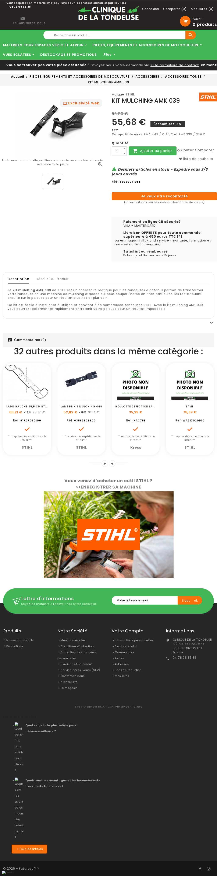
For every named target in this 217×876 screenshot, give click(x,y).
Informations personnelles (134, 640)
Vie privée (122, 706)
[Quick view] (41, 398)
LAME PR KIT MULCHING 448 (81, 406)
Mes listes (122, 676)
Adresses (122, 664)
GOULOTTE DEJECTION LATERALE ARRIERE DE (147, 406)
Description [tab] (18, 279)
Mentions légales (73, 640)
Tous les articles (31, 849)
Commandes (124, 652)
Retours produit (126, 646)
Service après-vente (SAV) (80, 670)
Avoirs (119, 658)
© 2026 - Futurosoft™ (21, 868)
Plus (107, 54)
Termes (137, 706)
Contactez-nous (73, 676)
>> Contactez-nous (29, 23)
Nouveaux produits (20, 640)
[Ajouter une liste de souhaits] (22, 398)
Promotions (14, 646)
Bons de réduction (128, 670)
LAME (190, 406)
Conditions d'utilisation (77, 646)
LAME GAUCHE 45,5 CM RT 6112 (29, 406)
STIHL (130, 94)
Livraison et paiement (76, 664)
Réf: (115, 182)
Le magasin (69, 688)
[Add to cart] (13, 398)
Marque (118, 94)
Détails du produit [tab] (52, 279)
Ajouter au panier (152, 151)
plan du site (69, 682)
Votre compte (128, 631)
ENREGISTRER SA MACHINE (111, 487)
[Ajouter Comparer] (32, 398)
